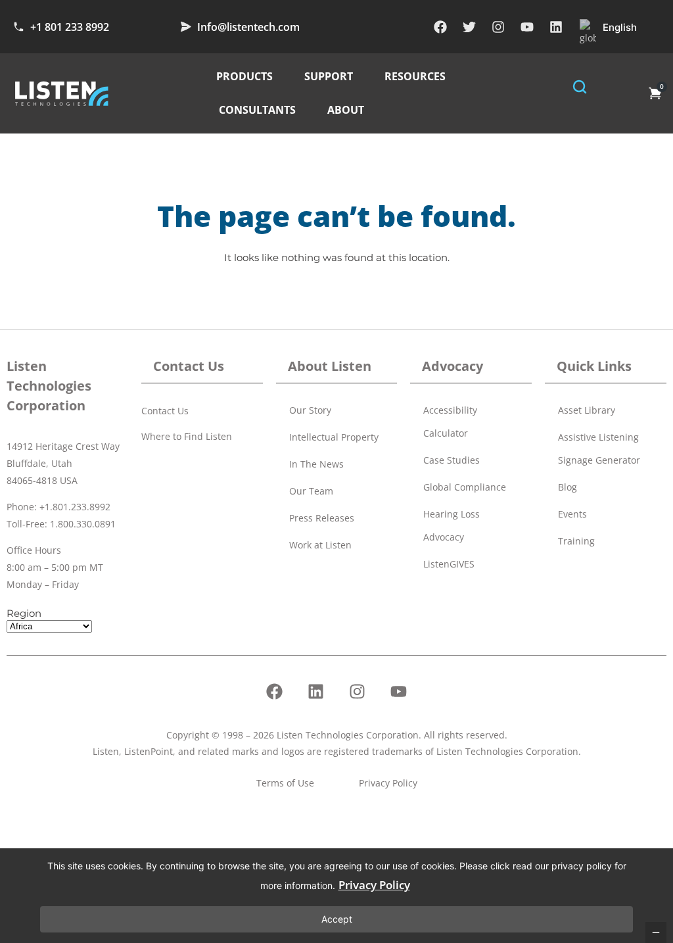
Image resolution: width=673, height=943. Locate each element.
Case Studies (451, 460)
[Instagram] (498, 26)
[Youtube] (527, 26)
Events (572, 514)
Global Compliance (464, 487)
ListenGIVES (449, 564)
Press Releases (321, 518)
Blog (567, 487)
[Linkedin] (556, 26)
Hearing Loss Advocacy (451, 525)
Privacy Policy (374, 884)
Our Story (310, 410)
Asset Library (586, 410)
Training (576, 541)
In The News (316, 464)
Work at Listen (320, 545)
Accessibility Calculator (450, 421)
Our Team (311, 491)
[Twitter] (469, 26)
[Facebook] (440, 26)
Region (24, 613)
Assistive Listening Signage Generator (599, 448)
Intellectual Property (334, 437)
